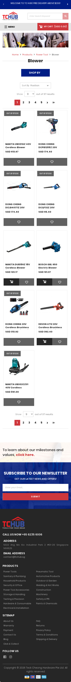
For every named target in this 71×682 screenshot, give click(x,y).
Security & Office (12, 585)
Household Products (14, 581)
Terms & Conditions (47, 635)
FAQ (38, 621)
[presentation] (67, 3)
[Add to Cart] (19, 282)
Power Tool (42, 54)
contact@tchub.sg (14, 557)
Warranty (8, 625)
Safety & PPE (42, 599)
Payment (8, 630)
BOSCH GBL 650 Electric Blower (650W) (47, 268)
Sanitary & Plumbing (14, 576)
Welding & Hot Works (47, 585)
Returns (40, 625)
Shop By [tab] (34, 72)
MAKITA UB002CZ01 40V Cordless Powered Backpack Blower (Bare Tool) (17, 389)
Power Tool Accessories (16, 590)
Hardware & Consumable (17, 603)
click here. (25, 454)
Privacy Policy (43, 630)
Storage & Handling (14, 594)
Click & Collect (11, 644)
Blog (5, 639)
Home (15, 54)
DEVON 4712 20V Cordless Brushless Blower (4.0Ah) (50, 327)
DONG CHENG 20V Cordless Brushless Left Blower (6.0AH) (17, 327)
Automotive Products (48, 576)
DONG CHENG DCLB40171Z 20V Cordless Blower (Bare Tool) (15, 209)
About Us (8, 621)
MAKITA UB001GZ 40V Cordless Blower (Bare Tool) (18, 147)
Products (27, 54)
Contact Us (9, 635)
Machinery (42, 594)
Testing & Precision (13, 599)
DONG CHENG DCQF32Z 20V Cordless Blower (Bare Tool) (48, 209)
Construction (43, 590)
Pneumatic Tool (44, 571)
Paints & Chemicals (46, 603)
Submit (35, 496)
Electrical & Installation (16, 608)
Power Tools (10, 571)
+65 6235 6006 (32, 534)
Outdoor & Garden (46, 581)
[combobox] (48, 16)
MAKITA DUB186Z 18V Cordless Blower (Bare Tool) (17, 268)
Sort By (25, 85)
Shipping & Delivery (46, 639)
